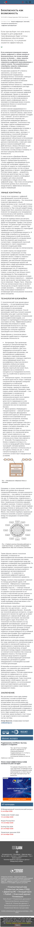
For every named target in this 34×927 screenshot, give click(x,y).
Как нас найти (5, 856)
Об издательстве (7, 854)
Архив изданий (16, 858)
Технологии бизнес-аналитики (16, 901)
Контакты (14, 856)
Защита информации (17, 21)
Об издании (16, 854)
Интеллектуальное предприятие (16, 905)
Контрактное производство (9, 23)
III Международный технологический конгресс (17, 809)
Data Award (7, 899)
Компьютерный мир (17, 887)
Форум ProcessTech (8, 821)
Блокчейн (26, 21)
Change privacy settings (16, 861)
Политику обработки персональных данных (18, 923)
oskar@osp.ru (6, 723)
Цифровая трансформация (9, 25)
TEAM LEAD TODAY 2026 (10, 815)
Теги (30, 856)
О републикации (23, 856)
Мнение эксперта (10, 738)
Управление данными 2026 (10, 832)
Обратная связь (26, 854)
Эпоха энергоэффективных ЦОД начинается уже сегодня (14, 763)
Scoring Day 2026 (7, 826)
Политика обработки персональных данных (16, 859)
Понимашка (17, 896)
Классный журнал (22, 894)
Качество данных (20, 903)
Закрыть (17, 925)
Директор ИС (10, 892)
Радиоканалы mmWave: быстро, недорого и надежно (14, 743)
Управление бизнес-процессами (16, 908)
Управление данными (21, 899)
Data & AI (9, 903)
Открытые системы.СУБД (18, 889)
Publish (8, 894)
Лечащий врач (24, 892)
